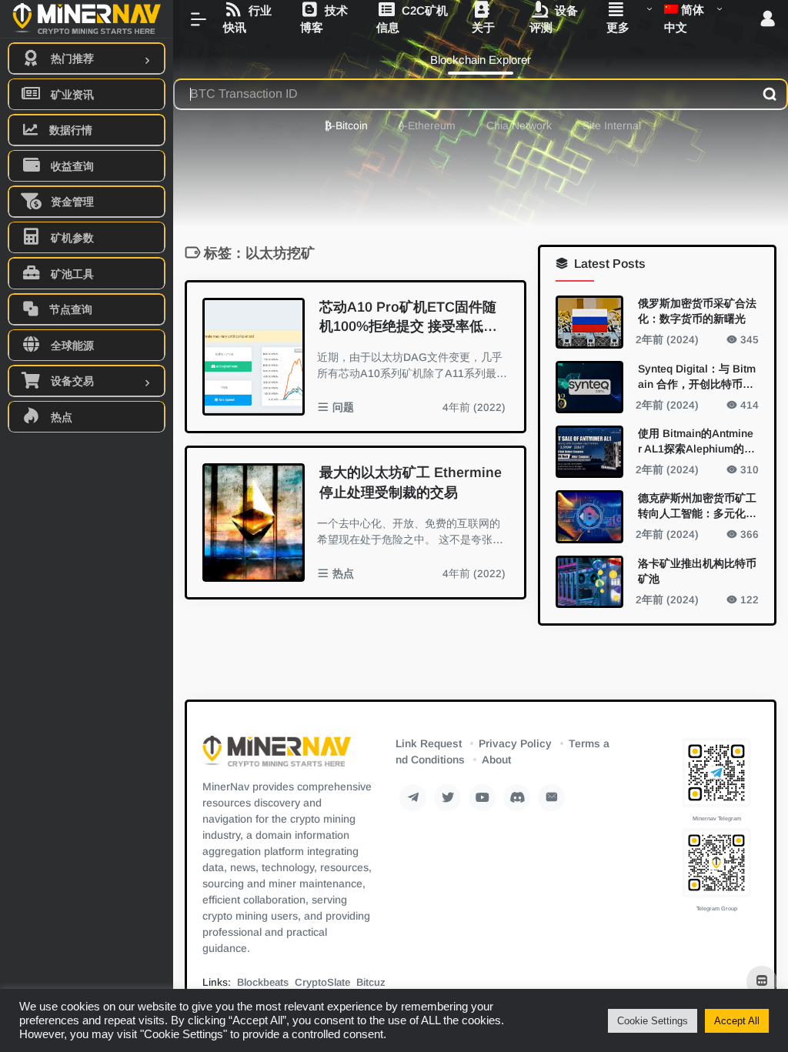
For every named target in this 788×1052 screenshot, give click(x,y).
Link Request (429, 743)
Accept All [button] (737, 1021)
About (496, 759)
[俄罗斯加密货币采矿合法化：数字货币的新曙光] (589, 322)
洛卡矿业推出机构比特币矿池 (697, 570)
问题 (343, 407)
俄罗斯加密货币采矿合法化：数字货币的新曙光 (697, 311)
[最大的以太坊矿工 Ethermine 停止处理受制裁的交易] (253, 522)
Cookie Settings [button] (652, 1021)
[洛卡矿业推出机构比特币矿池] (589, 581)
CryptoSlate (322, 982)
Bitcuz (371, 982)
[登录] (768, 19)
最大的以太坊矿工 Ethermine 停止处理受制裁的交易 (410, 482)
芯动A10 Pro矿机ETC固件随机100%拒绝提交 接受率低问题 (408, 318)
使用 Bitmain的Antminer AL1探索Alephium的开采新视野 (696, 441)
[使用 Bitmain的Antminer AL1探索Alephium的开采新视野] (589, 451)
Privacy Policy (515, 743)
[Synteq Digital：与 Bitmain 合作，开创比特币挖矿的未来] (589, 386)
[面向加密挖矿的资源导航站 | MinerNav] (276, 756)
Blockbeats (263, 982)
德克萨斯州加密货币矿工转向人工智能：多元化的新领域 (697, 506)
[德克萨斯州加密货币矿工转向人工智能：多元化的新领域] (589, 516)
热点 (343, 573)
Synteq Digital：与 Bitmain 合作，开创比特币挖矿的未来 (697, 376)
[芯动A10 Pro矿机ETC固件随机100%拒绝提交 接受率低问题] (253, 357)
